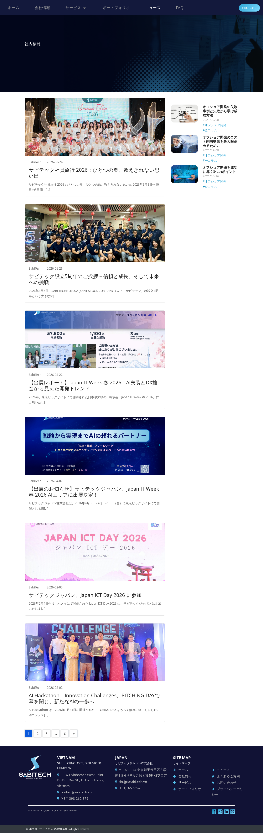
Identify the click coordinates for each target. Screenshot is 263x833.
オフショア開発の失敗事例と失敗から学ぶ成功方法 (220, 110)
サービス (73, 7)
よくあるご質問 (228, 776)
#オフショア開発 (214, 125)
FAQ (179, 7)
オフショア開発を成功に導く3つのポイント (220, 169)
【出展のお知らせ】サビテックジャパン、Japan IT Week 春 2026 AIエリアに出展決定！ (94, 491)
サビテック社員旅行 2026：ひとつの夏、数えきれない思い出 (94, 172)
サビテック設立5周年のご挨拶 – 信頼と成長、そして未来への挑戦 (94, 279)
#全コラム (210, 130)
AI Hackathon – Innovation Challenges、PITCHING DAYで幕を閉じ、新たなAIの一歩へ (94, 698)
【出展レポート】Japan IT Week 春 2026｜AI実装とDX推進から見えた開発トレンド (93, 385)
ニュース (153, 7)
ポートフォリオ (116, 7)
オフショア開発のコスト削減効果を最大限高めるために (220, 141)
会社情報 (42, 7)
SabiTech (35, 162)
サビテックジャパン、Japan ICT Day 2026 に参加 (85, 595)
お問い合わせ (249, 8)
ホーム (13, 7)
